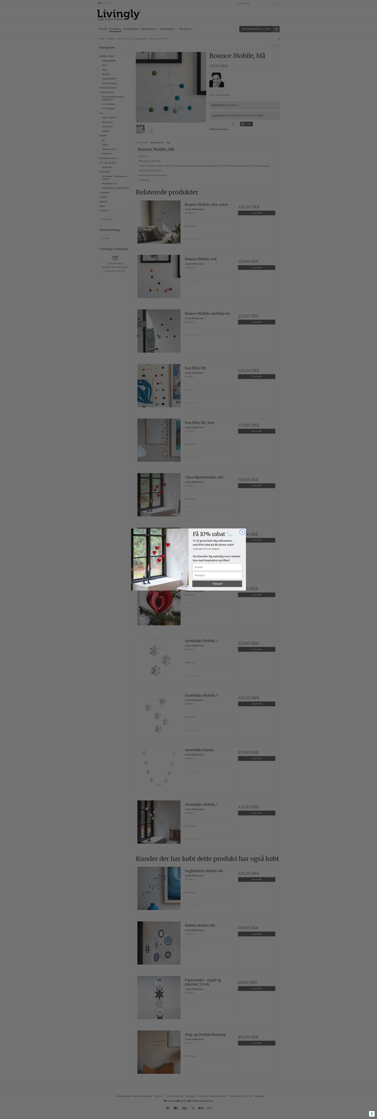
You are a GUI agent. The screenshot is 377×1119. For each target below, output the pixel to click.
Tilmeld (217, 583)
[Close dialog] (242, 532)
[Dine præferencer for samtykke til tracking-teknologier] (372, 1114)
